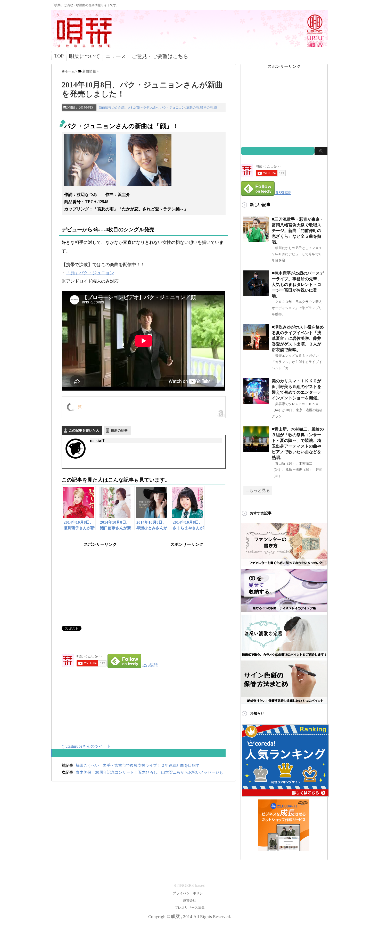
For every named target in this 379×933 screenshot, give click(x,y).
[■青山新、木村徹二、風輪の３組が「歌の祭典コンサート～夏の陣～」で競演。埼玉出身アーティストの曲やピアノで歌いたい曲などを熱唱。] (256, 450)
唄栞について (84, 56)
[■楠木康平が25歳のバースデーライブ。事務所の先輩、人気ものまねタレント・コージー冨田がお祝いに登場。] (256, 294)
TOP (59, 56)
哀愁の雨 (192, 107)
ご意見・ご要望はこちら (159, 56)
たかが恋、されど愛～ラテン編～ (135, 107)
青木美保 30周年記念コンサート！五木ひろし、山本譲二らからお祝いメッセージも (149, 772)
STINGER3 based (189, 885)
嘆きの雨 (206, 107)
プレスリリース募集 (190, 908)
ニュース (115, 56)
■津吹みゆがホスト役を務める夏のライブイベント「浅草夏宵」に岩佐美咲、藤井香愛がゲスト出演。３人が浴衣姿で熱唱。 (298, 338)
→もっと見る (257, 490)
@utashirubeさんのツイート (86, 746)
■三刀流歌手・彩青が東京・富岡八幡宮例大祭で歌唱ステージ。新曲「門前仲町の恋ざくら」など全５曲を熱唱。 (298, 230)
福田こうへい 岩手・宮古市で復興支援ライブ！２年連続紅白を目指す (138, 765)
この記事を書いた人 (84, 430)
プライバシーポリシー (189, 893)
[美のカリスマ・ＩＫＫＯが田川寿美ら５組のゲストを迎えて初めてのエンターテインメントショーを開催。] (256, 402)
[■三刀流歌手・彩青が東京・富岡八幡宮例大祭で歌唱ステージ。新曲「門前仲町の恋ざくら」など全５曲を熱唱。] (256, 240)
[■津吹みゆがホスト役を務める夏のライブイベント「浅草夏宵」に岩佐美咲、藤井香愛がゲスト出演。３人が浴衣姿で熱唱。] (256, 348)
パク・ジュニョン (172, 107)
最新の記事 (119, 430)
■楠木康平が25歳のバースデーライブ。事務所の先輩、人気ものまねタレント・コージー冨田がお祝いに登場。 (298, 284)
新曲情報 (105, 107)
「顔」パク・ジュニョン (90, 272)
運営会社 (189, 900)
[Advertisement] (100, 579)
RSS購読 (150, 665)
